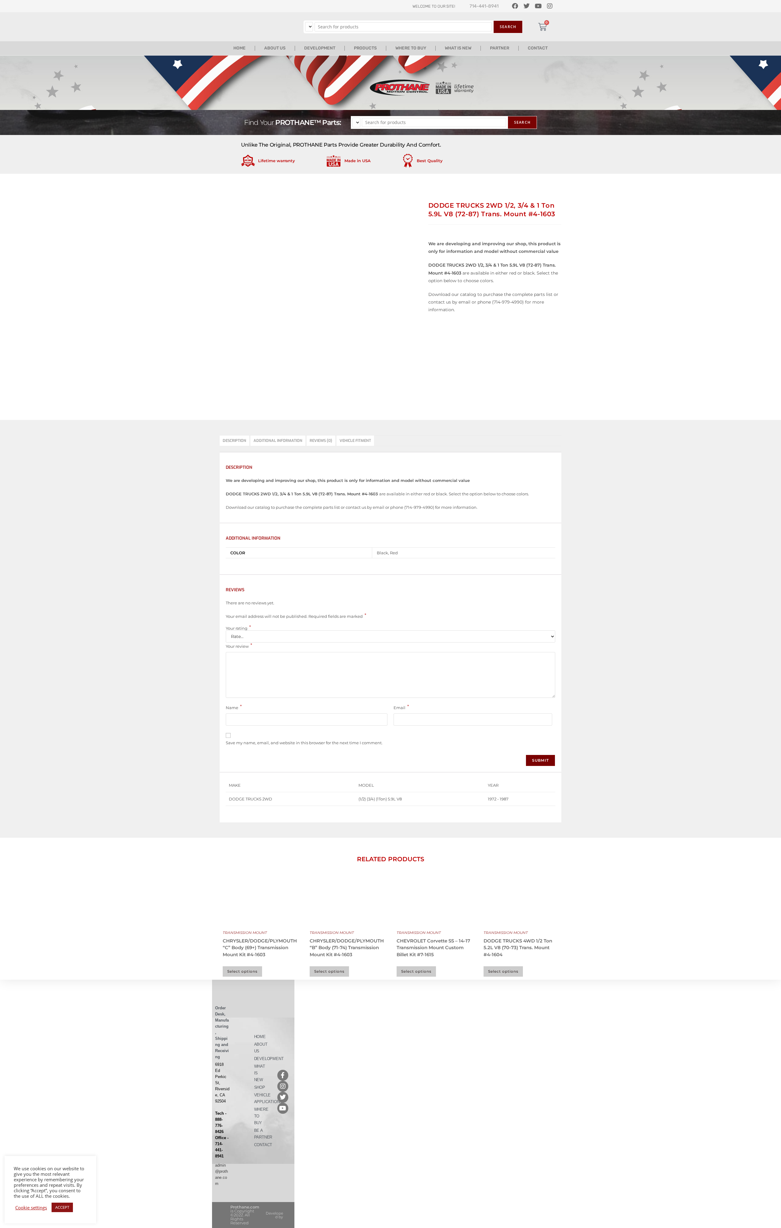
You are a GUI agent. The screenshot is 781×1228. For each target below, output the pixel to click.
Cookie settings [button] (31, 1207)
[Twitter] (282, 1097)
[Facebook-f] (282, 1075)
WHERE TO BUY (410, 48)
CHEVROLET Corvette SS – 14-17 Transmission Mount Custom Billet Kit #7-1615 (433, 947)
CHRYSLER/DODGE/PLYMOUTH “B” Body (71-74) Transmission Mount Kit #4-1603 (347, 947)
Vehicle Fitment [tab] (355, 440)
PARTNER (499, 48)
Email (401, 707)
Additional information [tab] (278, 440)
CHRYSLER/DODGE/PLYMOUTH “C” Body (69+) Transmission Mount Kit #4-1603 (260, 947)
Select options (242, 971)
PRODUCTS (365, 48)
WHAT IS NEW (458, 48)
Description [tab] (234, 440)
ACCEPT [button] (62, 1207)
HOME (239, 48)
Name (234, 707)
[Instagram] (282, 1086)
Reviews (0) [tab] (321, 440)
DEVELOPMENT (319, 48)
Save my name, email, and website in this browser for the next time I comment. (304, 742)
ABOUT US (275, 48)
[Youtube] (282, 1108)
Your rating (238, 628)
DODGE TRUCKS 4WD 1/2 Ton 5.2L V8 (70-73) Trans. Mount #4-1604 (518, 947)
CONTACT (538, 48)
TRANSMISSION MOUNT (245, 932)
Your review (239, 646)
